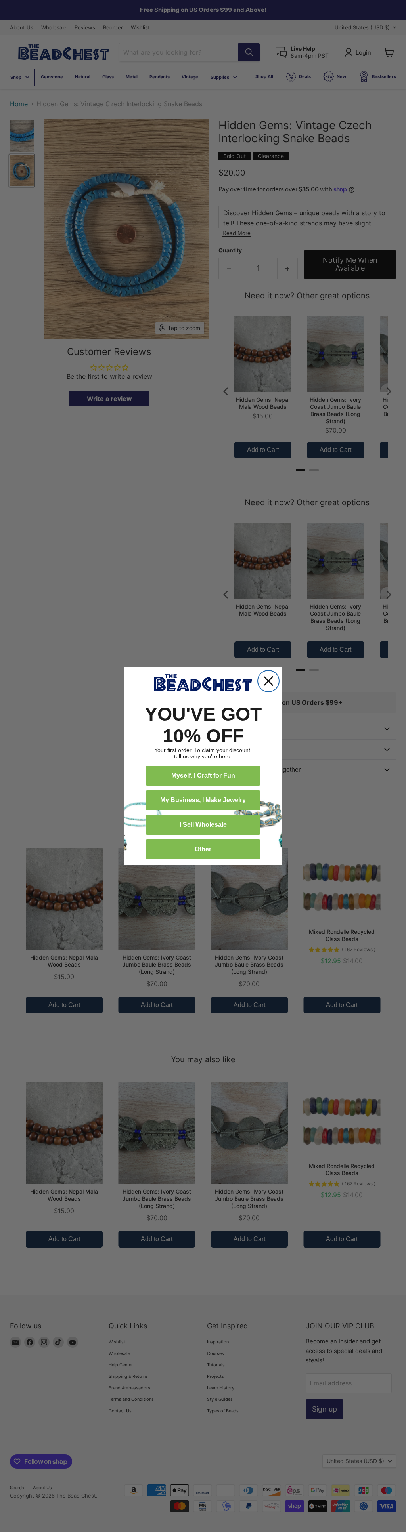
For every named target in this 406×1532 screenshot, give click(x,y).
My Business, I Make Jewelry (203, 800)
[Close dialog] (268, 681)
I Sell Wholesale (203, 824)
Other (203, 849)
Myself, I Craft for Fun (203, 775)
